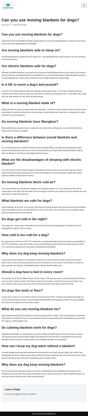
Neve (34, 414)
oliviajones (7, 25)
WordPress (51, 414)
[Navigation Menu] (83, 5)
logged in (18, 394)
